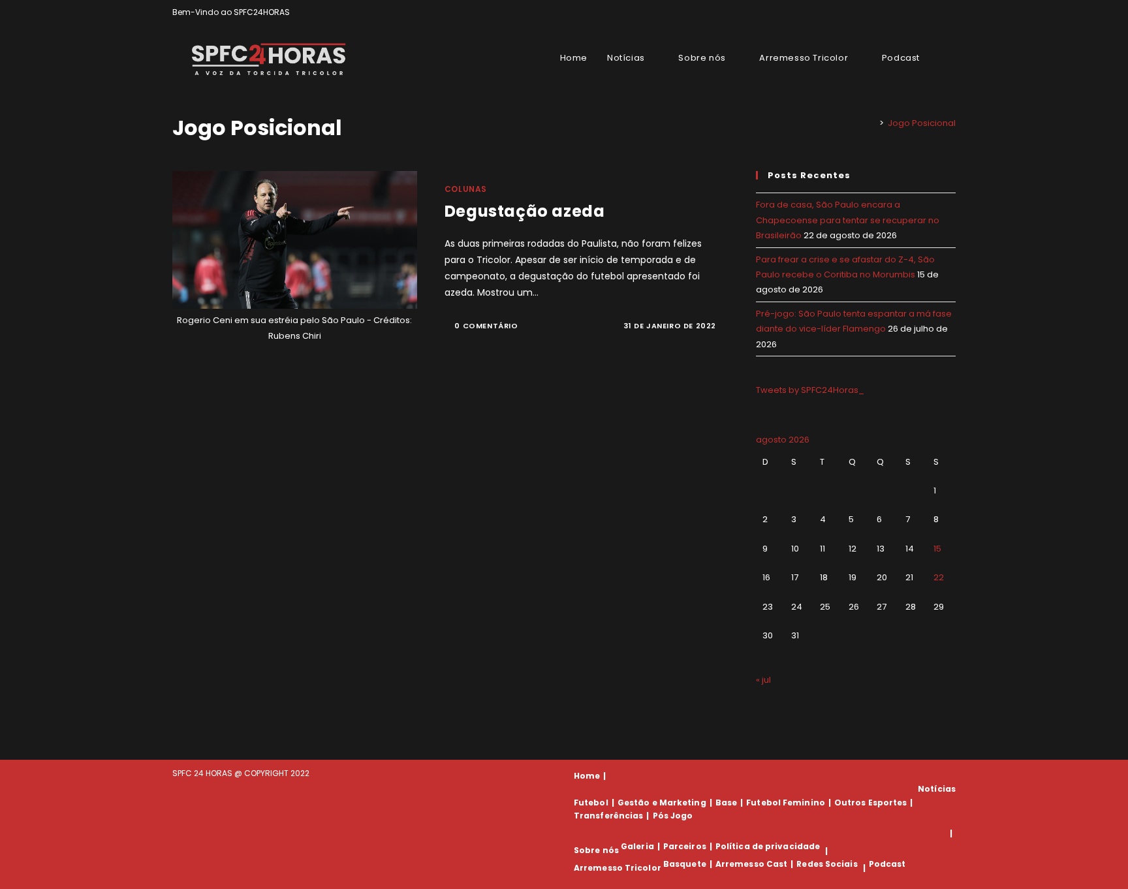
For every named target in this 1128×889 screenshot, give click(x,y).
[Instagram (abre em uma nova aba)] (937, 12)
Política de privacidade (767, 846)
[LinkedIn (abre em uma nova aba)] (950, 12)
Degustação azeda (525, 211)
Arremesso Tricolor (617, 867)
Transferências (608, 815)
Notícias (937, 788)
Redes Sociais (826, 863)
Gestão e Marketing (662, 802)
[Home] (872, 123)
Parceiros (684, 846)
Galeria (637, 846)
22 (938, 577)
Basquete (684, 863)
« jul (763, 680)
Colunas (466, 189)
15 (937, 548)
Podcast (887, 863)
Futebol (591, 802)
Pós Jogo (673, 815)
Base (726, 802)
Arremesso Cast (751, 863)
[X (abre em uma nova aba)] (907, 12)
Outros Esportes (870, 802)
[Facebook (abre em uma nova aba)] (922, 12)
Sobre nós (596, 850)
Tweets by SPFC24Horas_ (810, 390)
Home (587, 775)
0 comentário (486, 325)
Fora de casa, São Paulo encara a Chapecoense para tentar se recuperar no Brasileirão (847, 220)
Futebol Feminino (785, 802)
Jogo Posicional (922, 123)
